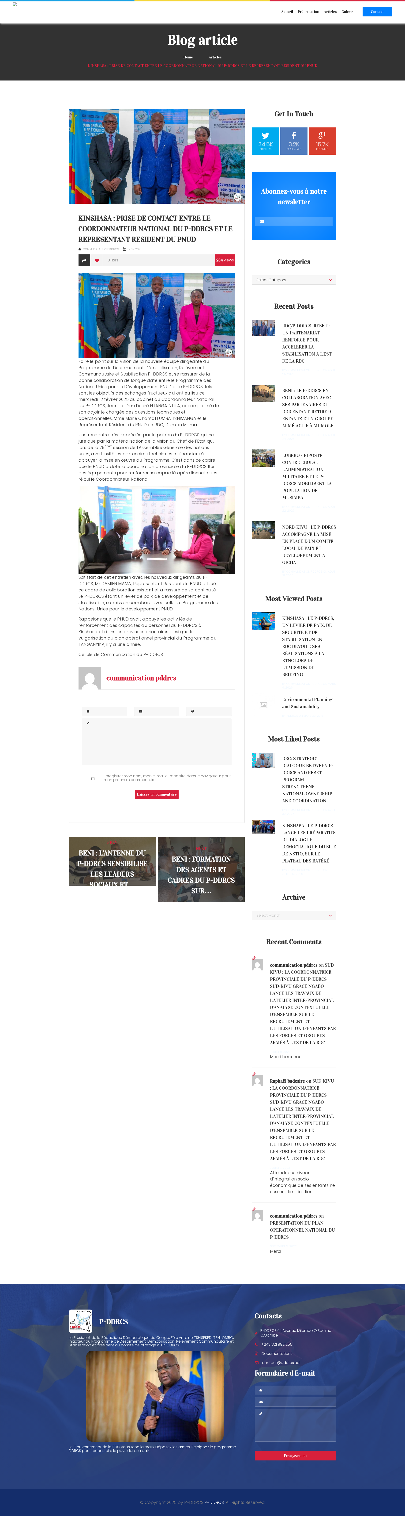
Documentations (277, 1353)
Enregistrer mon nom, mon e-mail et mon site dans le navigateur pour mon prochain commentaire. (167, 778)
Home (188, 57)
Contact (377, 11)
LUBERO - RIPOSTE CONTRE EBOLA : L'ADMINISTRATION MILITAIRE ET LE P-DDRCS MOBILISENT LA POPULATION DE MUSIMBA (307, 476)
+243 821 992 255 (276, 1344)
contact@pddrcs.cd (281, 1362)
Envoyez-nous (295, 1455)
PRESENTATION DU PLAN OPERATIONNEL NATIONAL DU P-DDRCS (302, 1230)
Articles (330, 11)
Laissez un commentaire (157, 794)
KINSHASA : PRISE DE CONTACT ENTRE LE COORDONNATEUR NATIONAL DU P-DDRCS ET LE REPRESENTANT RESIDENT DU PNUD (156, 229)
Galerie (347, 11)
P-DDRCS (214, 1502)
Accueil (287, 11)
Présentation (308, 11)
